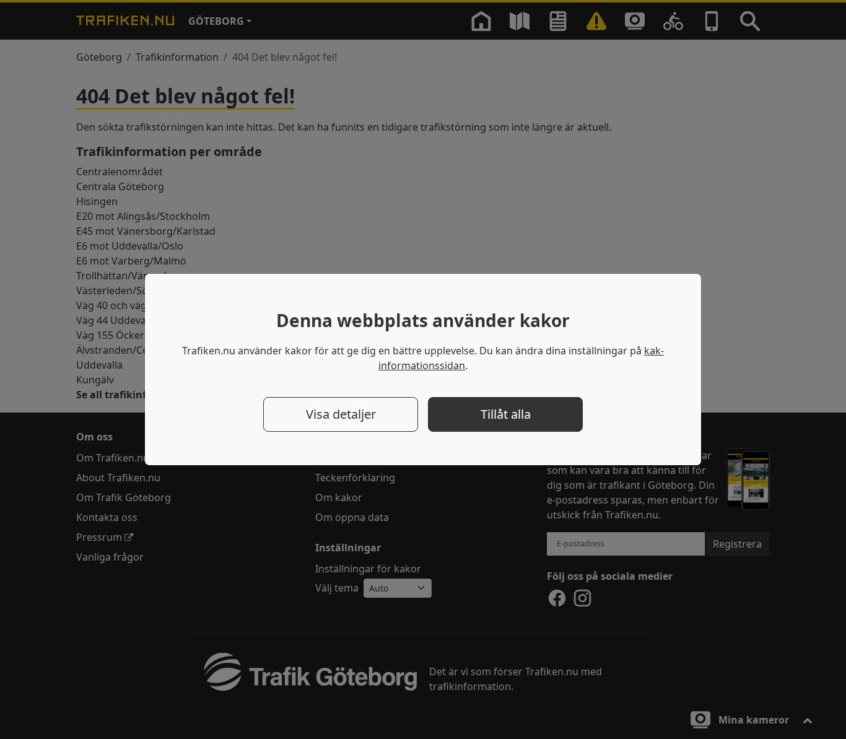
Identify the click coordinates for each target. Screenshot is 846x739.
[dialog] (423, 369)
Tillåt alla (506, 414)
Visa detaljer (341, 414)
